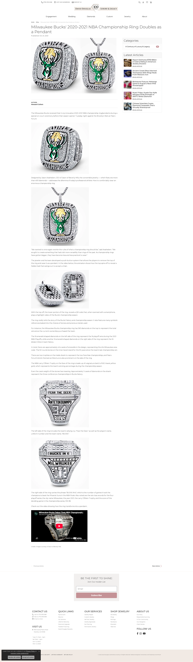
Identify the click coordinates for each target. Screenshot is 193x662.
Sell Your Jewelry (89, 619)
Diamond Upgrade (64, 624)
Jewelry (127, 16)
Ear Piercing (88, 624)
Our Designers (141, 622)
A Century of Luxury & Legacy (141, 47)
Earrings (113, 619)
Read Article (137, 66)
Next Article (156, 566)
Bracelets (113, 624)
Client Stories (141, 624)
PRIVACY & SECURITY (44, 654)
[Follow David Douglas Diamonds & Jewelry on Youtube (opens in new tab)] (144, 633)
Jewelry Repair (88, 614)
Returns (60, 617)
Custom (109, 16)
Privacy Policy (30, 651)
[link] (46, 2)
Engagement (51, 16)
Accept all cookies (28, 657)
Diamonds (91, 16)
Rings (112, 617)
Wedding (71, 16)
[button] (139, 2)
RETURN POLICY (68, 654)
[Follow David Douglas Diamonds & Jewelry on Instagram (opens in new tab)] (140, 633)
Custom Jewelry (89, 617)
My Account (61, 614)
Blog (37, 22)
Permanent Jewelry (90, 626)
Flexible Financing (63, 626)
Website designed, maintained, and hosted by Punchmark (146, 654)
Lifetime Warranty (63, 622)
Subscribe (96, 595)
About (144, 16)
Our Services (62, 619)
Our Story (139, 614)
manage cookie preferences (19, 653)
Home (32, 22)
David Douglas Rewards (65, 629)
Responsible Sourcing (143, 617)
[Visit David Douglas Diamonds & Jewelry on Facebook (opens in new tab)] (137, 633)
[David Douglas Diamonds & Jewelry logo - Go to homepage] (96, 9)
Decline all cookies (14, 657)
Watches (113, 626)
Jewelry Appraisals (89, 622)
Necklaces (114, 622)
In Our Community (142, 619)
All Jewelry (114, 614)
